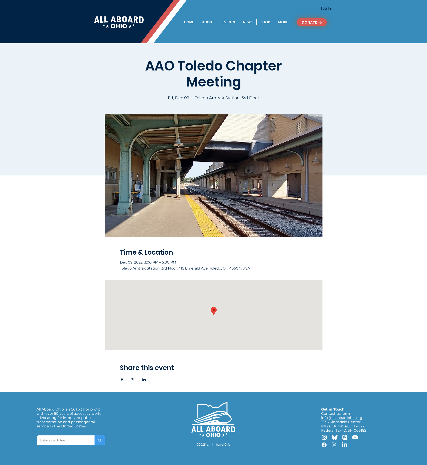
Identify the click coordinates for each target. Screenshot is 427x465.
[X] (334, 445)
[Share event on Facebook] (122, 379)
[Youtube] (355, 437)
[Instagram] (324, 437)
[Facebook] (324, 445)
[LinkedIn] (344, 445)
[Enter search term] (100, 440)
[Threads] (345, 437)
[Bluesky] (334, 437)
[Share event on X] (133, 379)
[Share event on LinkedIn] (144, 379)
